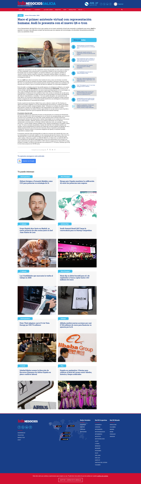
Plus (20, 15)
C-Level (22, 366)
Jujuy (96, 441)
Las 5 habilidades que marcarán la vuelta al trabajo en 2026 (85, 72)
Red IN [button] (80, 9)
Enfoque (63, 318)
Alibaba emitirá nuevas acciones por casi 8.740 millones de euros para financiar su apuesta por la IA (85, 93)
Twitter (82, 427)
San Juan (97, 455)
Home (20, 9)
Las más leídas (48, 9)
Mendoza (97, 446)
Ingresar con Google (28, 161)
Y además (23, 224)
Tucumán (97, 464)
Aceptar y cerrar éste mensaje (70, 480)
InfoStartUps (65, 224)
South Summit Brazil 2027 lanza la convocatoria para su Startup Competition (84, 66)
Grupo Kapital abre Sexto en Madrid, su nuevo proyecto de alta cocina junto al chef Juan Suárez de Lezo (86, 60)
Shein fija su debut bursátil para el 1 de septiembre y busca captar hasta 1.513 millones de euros (86, 80)
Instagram (83, 431)
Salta (96, 453)
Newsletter (72, 9)
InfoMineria (98, 434)
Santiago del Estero (101, 462)
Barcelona (113, 424)
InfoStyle (98, 436)
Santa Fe (97, 460)
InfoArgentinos (25, 176)
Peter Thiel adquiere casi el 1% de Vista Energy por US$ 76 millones (86, 86)
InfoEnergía (98, 429)
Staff (64, 9)
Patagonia (98, 450)
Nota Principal (65, 176)
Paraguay (113, 434)
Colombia (113, 427)
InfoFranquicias (100, 431)
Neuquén (97, 448)
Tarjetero (58, 9)
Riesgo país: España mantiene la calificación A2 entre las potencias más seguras (86, 53)
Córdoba (97, 427)
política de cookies (102, 476)
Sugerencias (21, 432)
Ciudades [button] (37, 9)
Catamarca (98, 424)
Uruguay (112, 436)
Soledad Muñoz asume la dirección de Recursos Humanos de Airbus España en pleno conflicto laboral (85, 99)
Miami (111, 431)
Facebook (83, 424)
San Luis (97, 457)
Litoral (97, 443)
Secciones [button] (28, 9)
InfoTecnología (100, 438)
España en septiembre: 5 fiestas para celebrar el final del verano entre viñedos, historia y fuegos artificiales (85, 106)
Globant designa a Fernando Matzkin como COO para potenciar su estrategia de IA (86, 47)
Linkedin (82, 429)
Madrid (112, 429)
